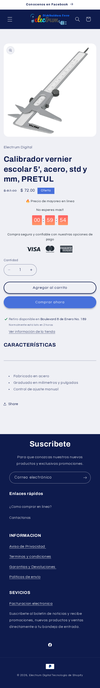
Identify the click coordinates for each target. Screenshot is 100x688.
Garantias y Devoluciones (32, 567)
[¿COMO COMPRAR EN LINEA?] (55, 567)
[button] (9, 19)
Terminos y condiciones (30, 556)
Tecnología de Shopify (67, 675)
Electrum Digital (40, 675)
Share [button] (13, 404)
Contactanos (20, 518)
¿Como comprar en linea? (30, 507)
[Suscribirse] (85, 477)
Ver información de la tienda (32, 331)
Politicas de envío (24, 577)
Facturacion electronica (31, 603)
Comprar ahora (50, 302)
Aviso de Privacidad (27, 546)
